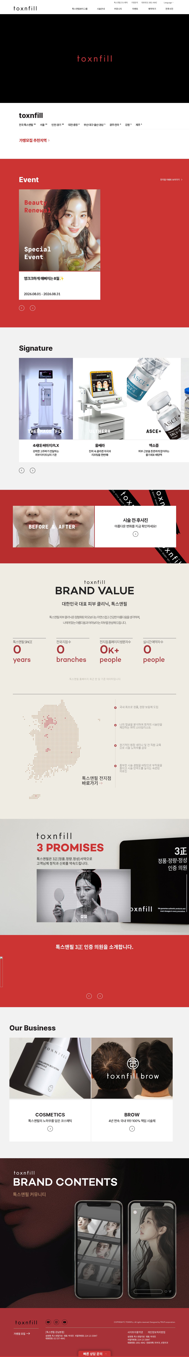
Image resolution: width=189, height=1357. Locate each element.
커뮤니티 (118, 8)
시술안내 (101, 8)
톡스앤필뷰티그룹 (80, 8)
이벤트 (135, 8)
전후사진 (169, 8)
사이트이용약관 (135, 1332)
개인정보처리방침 (156, 1332)
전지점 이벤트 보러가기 (170, 179)
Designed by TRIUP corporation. (162, 1322)
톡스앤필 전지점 (96, 781)
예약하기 (152, 8)
